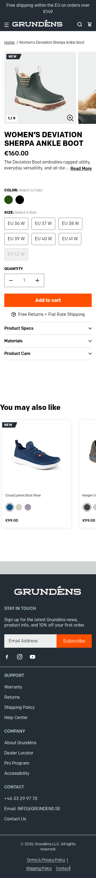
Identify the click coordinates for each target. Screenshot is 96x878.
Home (9, 42)
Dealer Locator (18, 752)
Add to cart (48, 300)
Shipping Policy (19, 707)
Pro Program (16, 763)
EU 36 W (16, 223)
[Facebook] (7, 657)
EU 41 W (70, 238)
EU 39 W (16, 238)
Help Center (16, 717)
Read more (81, 168)
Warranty (13, 687)
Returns (12, 697)
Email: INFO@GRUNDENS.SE (32, 808)
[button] (79, 24)
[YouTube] (32, 657)
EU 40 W (43, 238)
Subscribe (74, 641)
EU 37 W (43, 223)
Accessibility (16, 773)
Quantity (13, 269)
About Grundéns (20, 742)
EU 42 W (16, 254)
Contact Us (15, 818)
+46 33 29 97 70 (20, 798)
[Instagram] (19, 657)
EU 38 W (70, 223)
